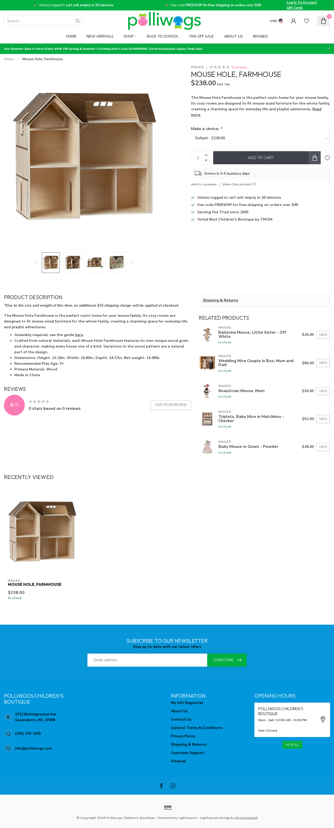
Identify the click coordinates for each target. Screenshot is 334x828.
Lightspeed (187, 817)
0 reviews (239, 67)
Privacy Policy (183, 736)
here (79, 334)
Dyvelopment (246, 817)
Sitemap (178, 761)
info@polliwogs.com (33, 748)
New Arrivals (100, 36)
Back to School (162, 36)
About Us (233, 36)
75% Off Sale (201, 36)
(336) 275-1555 (28, 733)
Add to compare (204, 184)
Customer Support (187, 752)
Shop (129, 36)
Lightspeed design (215, 817)
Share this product (237, 184)
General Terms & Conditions (197, 727)
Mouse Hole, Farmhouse (42, 59)
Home (71, 36)
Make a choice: (206, 128)
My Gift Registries (187, 702)
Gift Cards (295, 7)
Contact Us (181, 719)
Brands (260, 36)
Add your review (171, 405)
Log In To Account (302, 2)
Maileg (197, 67)
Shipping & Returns (220, 300)
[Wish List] (306, 21)
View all (292, 745)
